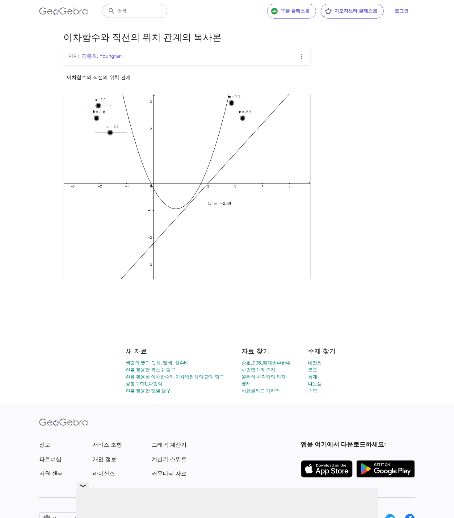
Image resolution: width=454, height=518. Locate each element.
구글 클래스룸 (295, 11)
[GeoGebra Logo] (63, 11)
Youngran (110, 56)
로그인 (402, 11)
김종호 (89, 56)
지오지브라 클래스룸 (355, 11)
